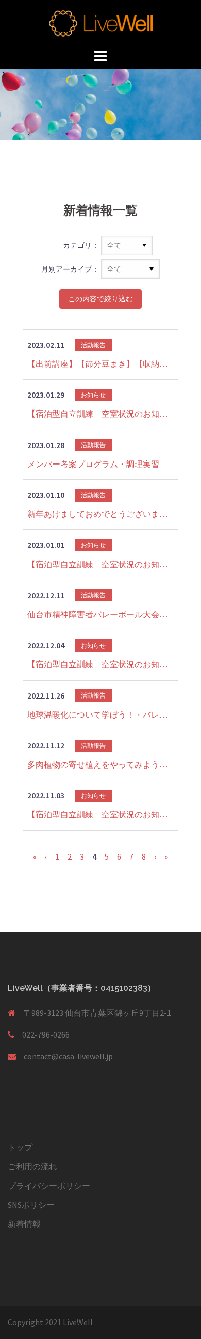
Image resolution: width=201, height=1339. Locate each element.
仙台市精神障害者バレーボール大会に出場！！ (100, 614)
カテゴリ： (81, 245)
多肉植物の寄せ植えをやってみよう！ (100, 764)
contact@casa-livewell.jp (68, 1056)
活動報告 (93, 345)
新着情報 (24, 1224)
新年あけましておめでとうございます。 (100, 514)
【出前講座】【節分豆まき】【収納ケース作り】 (100, 364)
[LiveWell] (101, 22)
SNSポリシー (31, 1205)
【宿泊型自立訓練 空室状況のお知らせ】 (100, 413)
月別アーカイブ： (70, 269)
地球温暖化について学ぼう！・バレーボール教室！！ (100, 714)
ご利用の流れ (32, 1166)
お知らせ (93, 395)
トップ (20, 1147)
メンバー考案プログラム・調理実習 (93, 464)
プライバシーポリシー (49, 1186)
